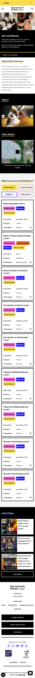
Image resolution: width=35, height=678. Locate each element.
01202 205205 (17, 596)
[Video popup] (17, 152)
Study (4, 605)
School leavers (9, 187)
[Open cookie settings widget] (3, 675)
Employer (9, 194)
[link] (17, 116)
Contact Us (17, 593)
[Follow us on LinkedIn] (22, 646)
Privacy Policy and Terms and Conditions (17, 666)
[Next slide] (32, 116)
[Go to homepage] (17, 9)
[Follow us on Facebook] (8, 646)
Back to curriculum (10, 55)
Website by (13, 675)
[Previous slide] (3, 116)
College (6, 3)
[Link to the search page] (32, 9)
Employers (17, 609)
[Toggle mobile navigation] (2, 9)
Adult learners (26, 194)
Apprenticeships (26, 187)
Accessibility (13, 662)
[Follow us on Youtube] (17, 646)
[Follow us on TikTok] (26, 646)
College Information (26, 605)
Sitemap (23, 662)
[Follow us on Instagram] (13, 646)
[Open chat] (30, 673)
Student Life (12, 605)
